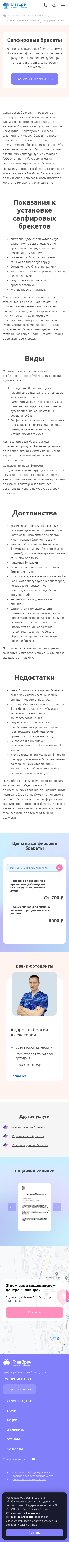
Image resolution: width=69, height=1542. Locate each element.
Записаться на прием (31, 79)
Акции (12, 1420)
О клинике (15, 1429)
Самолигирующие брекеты (30, 1145)
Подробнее (19, 1075)
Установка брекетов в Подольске (23, 20)
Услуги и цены (19, 1401)
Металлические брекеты (28, 1127)
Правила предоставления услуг (32, 1475)
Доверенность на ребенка (28, 1479)
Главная (5, 15)
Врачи (11, 1410)
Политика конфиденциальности (32, 1472)
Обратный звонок (19, 1389)
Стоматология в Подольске (34, 15)
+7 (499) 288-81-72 (18, 1378)
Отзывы (13, 1439)
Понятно (34, 1532)
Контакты (34, 1312)
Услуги (14, 15)
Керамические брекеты (28, 1136)
